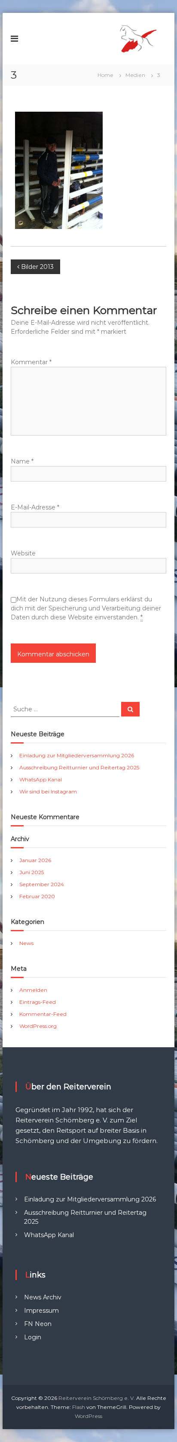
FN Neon (38, 1324)
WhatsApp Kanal (40, 779)
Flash (78, 1407)
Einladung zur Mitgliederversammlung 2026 (76, 755)
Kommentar (31, 362)
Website (23, 553)
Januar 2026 (35, 860)
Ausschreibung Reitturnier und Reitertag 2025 (79, 767)
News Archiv (42, 1297)
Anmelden (33, 990)
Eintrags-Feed (37, 1002)
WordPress (88, 1416)
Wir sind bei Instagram (48, 791)
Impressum (41, 1310)
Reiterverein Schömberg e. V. (96, 1398)
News (26, 943)
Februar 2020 (37, 896)
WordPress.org (38, 1026)
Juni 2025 (31, 872)
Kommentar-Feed (43, 1014)
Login (32, 1337)
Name (22, 461)
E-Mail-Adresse (35, 507)
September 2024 (41, 884)
